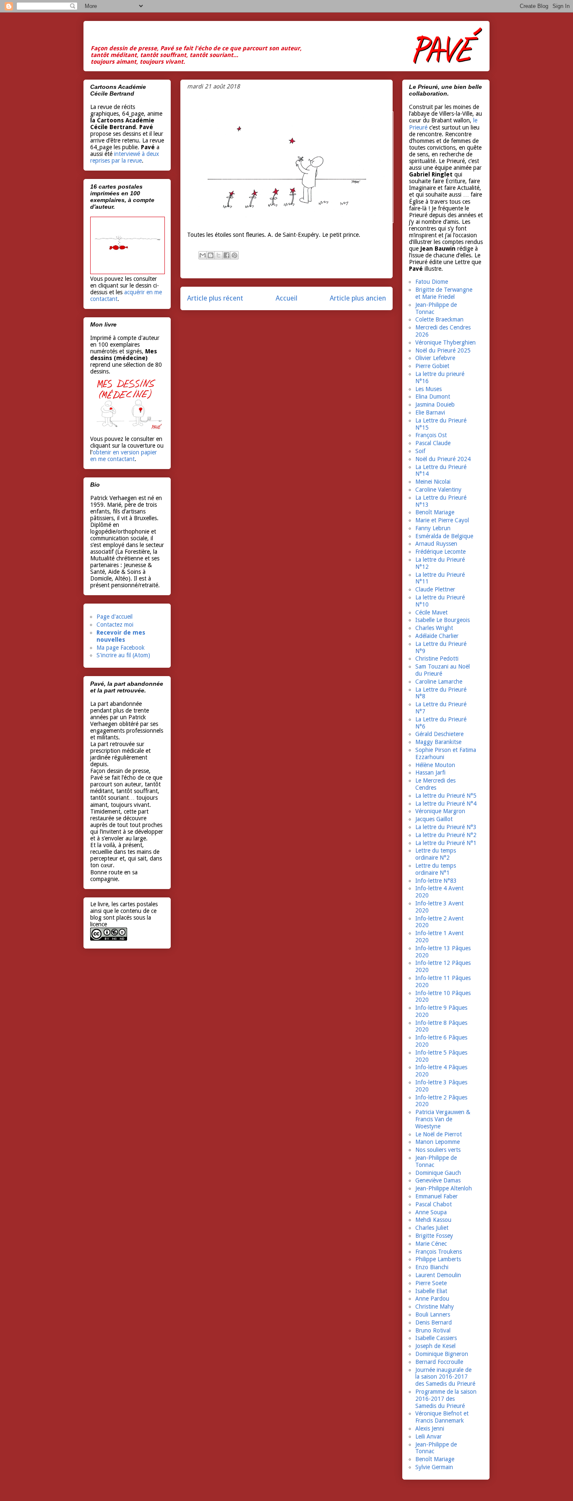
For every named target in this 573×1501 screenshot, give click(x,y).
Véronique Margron (440, 811)
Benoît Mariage (434, 512)
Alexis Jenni (429, 1428)
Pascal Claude (433, 443)
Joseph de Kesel (435, 1346)
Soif (420, 451)
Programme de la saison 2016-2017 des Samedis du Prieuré (446, 1398)
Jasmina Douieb (435, 404)
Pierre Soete (431, 1283)
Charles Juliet (431, 1227)
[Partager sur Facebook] (226, 255)
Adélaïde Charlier (436, 636)
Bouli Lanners (432, 1314)
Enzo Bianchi (431, 1267)
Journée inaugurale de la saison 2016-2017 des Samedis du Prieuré (445, 1376)
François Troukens (438, 1251)
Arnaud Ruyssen (436, 543)
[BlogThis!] (210, 255)
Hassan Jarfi (430, 772)
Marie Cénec (431, 1243)
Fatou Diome (431, 281)
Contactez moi (114, 624)
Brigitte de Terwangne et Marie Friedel (443, 293)
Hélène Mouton (435, 765)
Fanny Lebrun (433, 528)
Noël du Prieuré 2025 (443, 350)
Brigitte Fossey (434, 1235)
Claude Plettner (435, 589)
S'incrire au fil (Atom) (123, 655)
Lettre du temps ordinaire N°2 (435, 854)
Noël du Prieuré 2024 (443, 459)
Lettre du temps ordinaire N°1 (435, 869)
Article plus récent (215, 298)
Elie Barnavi (430, 412)
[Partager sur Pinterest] (234, 255)
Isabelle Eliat (431, 1291)
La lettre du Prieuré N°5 (446, 795)
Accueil (286, 298)
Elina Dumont (432, 396)
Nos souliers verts (438, 1149)
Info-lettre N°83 (436, 880)
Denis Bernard (433, 1322)
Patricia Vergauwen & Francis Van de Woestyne (442, 1119)
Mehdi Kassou (433, 1219)
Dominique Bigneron (441, 1354)
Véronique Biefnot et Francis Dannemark (442, 1417)
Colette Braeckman (439, 319)
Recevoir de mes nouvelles (120, 636)
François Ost (431, 435)
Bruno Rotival (433, 1330)
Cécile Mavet (431, 612)
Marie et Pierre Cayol (442, 520)
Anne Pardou (432, 1298)
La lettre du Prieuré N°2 (446, 835)
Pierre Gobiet (432, 366)
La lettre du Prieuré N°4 (446, 803)
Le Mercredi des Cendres (435, 784)
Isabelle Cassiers (436, 1338)
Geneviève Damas (438, 1180)
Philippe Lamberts (438, 1259)
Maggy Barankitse (438, 742)
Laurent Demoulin (438, 1275)
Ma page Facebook (120, 647)
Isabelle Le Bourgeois (442, 620)
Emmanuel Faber (436, 1196)
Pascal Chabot (433, 1204)
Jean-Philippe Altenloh (443, 1188)
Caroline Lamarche (438, 681)
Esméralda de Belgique (444, 536)
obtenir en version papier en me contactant (123, 455)
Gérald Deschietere (439, 734)
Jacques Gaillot (434, 819)
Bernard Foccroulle (439, 1361)
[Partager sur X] (218, 255)
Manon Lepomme (437, 1141)
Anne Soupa (431, 1212)
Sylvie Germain (434, 1467)
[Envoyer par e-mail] (202, 255)
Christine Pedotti (436, 658)
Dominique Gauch (438, 1172)
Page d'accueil (114, 616)
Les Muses (428, 389)
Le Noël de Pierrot (438, 1134)
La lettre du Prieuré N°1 (446, 843)
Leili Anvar (428, 1436)
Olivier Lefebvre (435, 358)
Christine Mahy (434, 1306)
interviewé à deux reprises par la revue (124, 157)
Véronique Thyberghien (445, 342)
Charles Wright (434, 628)
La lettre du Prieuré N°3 (446, 827)
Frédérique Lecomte (440, 551)
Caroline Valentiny (438, 489)
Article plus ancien (358, 298)
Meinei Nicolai (433, 481)
